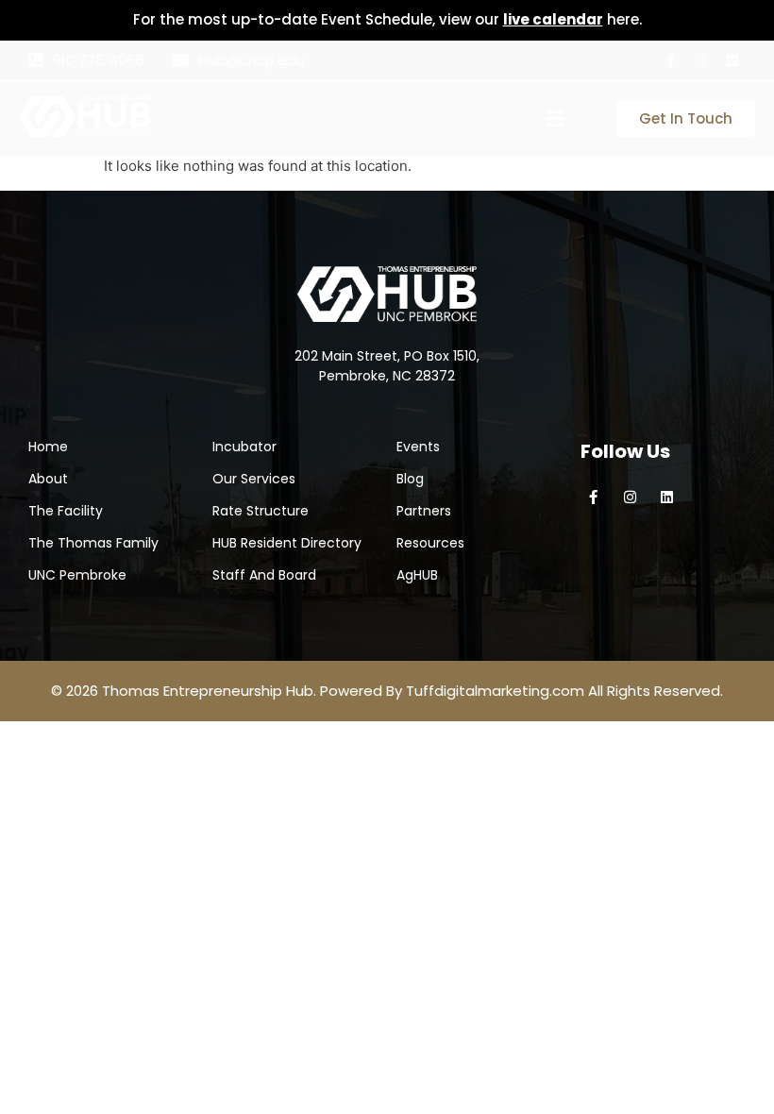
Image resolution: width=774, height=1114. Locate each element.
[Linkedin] (732, 60)
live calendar (553, 19)
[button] (555, 118)
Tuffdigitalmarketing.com (495, 690)
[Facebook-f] (670, 60)
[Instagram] (701, 60)
